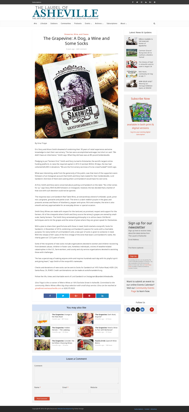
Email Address (133, 239)
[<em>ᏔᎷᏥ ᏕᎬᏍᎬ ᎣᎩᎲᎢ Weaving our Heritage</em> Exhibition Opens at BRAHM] (132, 83)
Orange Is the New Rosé (62, 315)
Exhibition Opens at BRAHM (145, 84)
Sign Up (133, 256)
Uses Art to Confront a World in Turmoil (146, 53)
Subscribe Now (140, 98)
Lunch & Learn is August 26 (146, 64)
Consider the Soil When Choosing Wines (63, 342)
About (123, 23)
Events (87, 23)
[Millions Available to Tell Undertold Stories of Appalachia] (132, 41)
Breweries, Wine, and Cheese (76, 34)
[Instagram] (138, 309)
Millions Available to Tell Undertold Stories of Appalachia (146, 42)
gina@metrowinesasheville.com (48, 288)
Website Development (64, 409)
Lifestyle (43, 23)
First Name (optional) (135, 247)
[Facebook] (128, 309)
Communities (66, 23)
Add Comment (81, 49)
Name (37, 387)
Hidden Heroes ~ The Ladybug (61, 328)
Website (93, 387)
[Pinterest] (152, 309)
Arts (35, 23)
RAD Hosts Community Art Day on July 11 (146, 74)
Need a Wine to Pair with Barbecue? (106, 328)
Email (65, 387)
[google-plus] (147, 309)
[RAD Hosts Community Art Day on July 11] (132, 74)
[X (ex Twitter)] (133, 309)
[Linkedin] (142, 309)
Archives (98, 23)
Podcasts (78, 23)
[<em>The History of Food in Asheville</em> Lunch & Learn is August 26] (132, 64)
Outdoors (54, 23)
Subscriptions (36, 2)
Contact (146, 409)
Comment (38, 365)
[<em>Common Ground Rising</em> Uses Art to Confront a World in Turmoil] (132, 52)
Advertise (153, 409)
